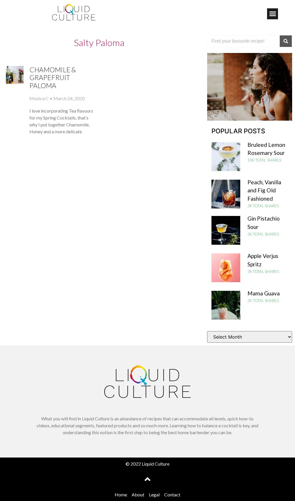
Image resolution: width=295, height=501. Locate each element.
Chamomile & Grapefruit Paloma (52, 78)
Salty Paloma (99, 42)
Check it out (249, 103)
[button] (272, 13)
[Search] (286, 41)
